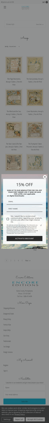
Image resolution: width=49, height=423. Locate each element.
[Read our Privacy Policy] (41, 225)
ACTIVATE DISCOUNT (24, 238)
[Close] (45, 177)
